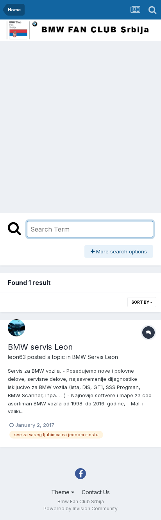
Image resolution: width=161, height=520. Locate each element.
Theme (61, 492)
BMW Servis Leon (95, 357)
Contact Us (96, 492)
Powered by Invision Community (80, 508)
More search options (121, 251)
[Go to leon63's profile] (16, 327)
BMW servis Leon (40, 347)
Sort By (140, 302)
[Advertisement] (80, 125)
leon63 (17, 357)
